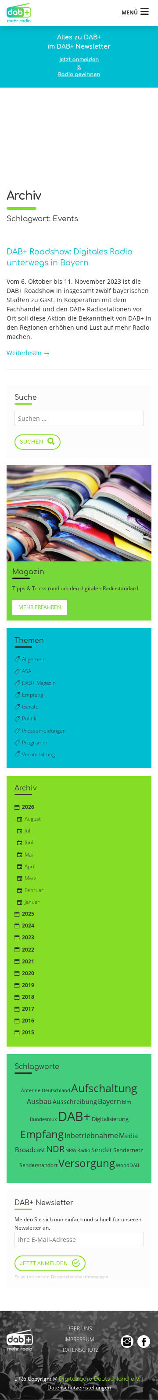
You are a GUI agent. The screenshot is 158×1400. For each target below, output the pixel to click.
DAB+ (74, 1116)
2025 (28, 913)
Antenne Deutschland (45, 1090)
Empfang (32, 694)
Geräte (30, 706)
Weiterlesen (28, 353)
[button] (16, 1384)
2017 (28, 1008)
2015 (28, 1032)
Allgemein (34, 659)
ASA (26, 671)
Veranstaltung (38, 754)
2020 (28, 973)
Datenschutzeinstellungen (79, 1387)
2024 (28, 925)
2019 (28, 985)
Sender (101, 1150)
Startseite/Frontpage (23, 13)
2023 (28, 937)
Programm (34, 742)
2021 (28, 961)
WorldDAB (127, 1165)
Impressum (79, 1339)
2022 (28, 949)
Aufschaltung (104, 1087)
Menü (130, 12)
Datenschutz (80, 1350)
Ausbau (39, 1101)
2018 (28, 997)
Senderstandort (38, 1165)
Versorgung (86, 1163)
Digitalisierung (110, 1119)
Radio (83, 1150)
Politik (29, 718)
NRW (70, 1150)
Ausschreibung (75, 1101)
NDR (55, 1149)
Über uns (79, 1328)
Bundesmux (43, 1119)
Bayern (109, 1101)
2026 (28, 807)
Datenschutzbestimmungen (79, 1277)
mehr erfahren (39, 607)
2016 (28, 1020)
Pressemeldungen (44, 730)
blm (126, 1101)
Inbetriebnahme (91, 1135)
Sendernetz (128, 1150)
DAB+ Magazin (39, 683)
